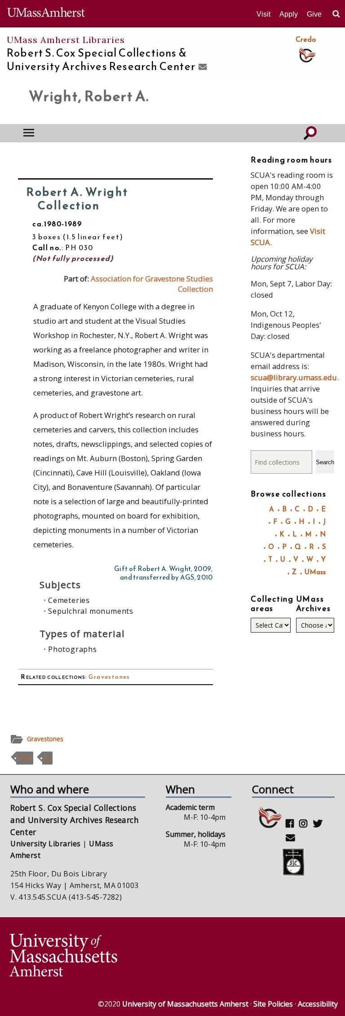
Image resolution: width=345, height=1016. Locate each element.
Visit (263, 14)
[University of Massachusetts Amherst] (89, 956)
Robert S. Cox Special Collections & (101, 60)
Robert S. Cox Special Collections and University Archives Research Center (74, 819)
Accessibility (318, 1004)
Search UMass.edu (336, 14)
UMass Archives (313, 603)
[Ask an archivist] (201, 67)
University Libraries (45, 844)
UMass (315, 572)
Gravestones (109, 677)
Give (314, 14)
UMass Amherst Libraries (66, 39)
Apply (288, 14)
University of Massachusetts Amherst (185, 1004)
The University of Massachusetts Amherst (46, 13)
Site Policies (273, 1004)
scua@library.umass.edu (294, 377)
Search (325, 462)
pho (25, 758)
